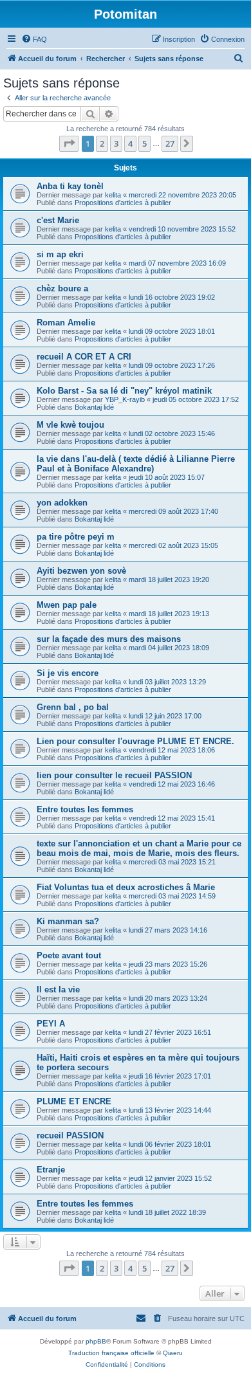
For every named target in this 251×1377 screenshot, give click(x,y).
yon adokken (62, 502)
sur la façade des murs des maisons (109, 639)
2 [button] (102, 143)
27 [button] (169, 143)
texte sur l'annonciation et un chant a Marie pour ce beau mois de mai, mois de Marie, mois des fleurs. (139, 848)
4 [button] (130, 143)
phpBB (96, 1341)
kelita (113, 195)
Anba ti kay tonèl (70, 186)
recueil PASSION (70, 1135)
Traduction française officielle (111, 1352)
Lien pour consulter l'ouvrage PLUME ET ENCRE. (135, 741)
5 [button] (144, 143)
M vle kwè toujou (70, 425)
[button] (69, 143)
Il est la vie (58, 989)
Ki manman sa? (68, 921)
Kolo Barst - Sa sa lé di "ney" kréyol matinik (124, 391)
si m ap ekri (60, 254)
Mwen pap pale (67, 605)
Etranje (51, 1169)
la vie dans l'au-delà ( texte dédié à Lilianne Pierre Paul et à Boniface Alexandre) (136, 463)
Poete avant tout (69, 955)
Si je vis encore (67, 673)
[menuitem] (34, 39)
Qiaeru (173, 1352)
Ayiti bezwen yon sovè (81, 571)
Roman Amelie (66, 322)
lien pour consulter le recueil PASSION (114, 775)
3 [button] (116, 143)
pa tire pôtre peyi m (76, 537)
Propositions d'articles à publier (123, 202)
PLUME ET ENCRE (74, 1101)
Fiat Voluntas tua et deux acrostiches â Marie (126, 887)
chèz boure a (62, 288)
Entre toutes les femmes (85, 809)
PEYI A (51, 1023)
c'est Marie (58, 220)
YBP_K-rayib (125, 399)
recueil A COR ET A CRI (84, 356)
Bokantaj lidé (94, 407)
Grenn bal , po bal (73, 707)
